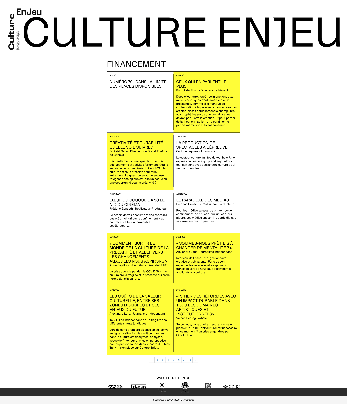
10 (190, 359)
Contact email (187, 400)
